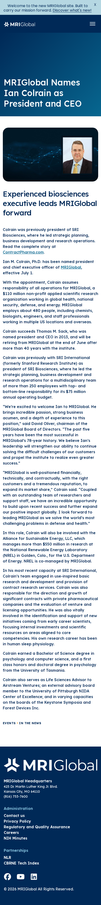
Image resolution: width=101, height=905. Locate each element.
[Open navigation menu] (92, 23)
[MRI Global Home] (19, 23)
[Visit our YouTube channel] (20, 877)
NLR (7, 857)
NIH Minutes (15, 838)
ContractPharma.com (23, 252)
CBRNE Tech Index (21, 863)
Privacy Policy (17, 821)
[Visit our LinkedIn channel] (34, 877)
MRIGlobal (71, 267)
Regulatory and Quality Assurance (37, 826)
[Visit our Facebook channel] (7, 877)
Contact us (14, 815)
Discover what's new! (72, 10)
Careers (11, 832)
